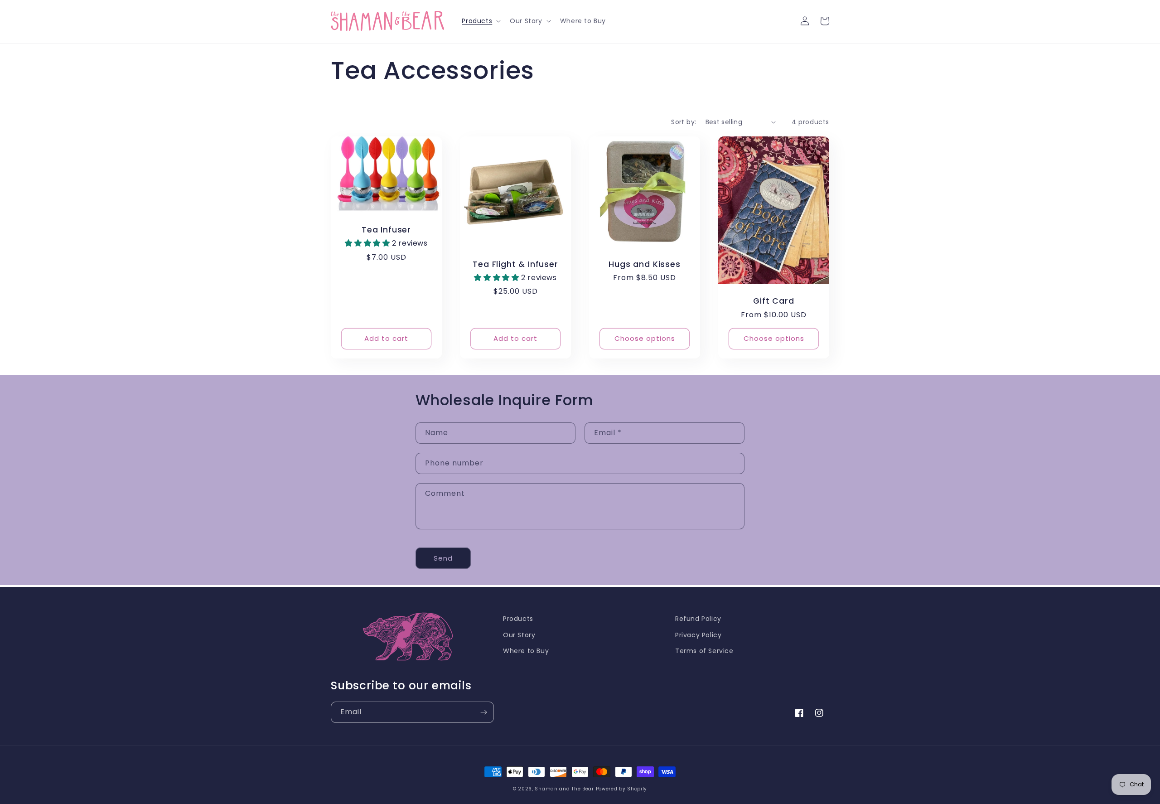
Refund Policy (698, 618)
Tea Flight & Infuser (515, 264)
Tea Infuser (386, 230)
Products (518, 618)
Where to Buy (526, 650)
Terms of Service (704, 650)
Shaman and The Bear (564, 788)
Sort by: (683, 121)
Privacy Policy (698, 634)
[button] (480, 20)
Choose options (644, 338)
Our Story (519, 634)
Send (443, 558)
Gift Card (773, 301)
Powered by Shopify (622, 788)
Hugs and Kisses (644, 264)
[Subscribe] (483, 712)
